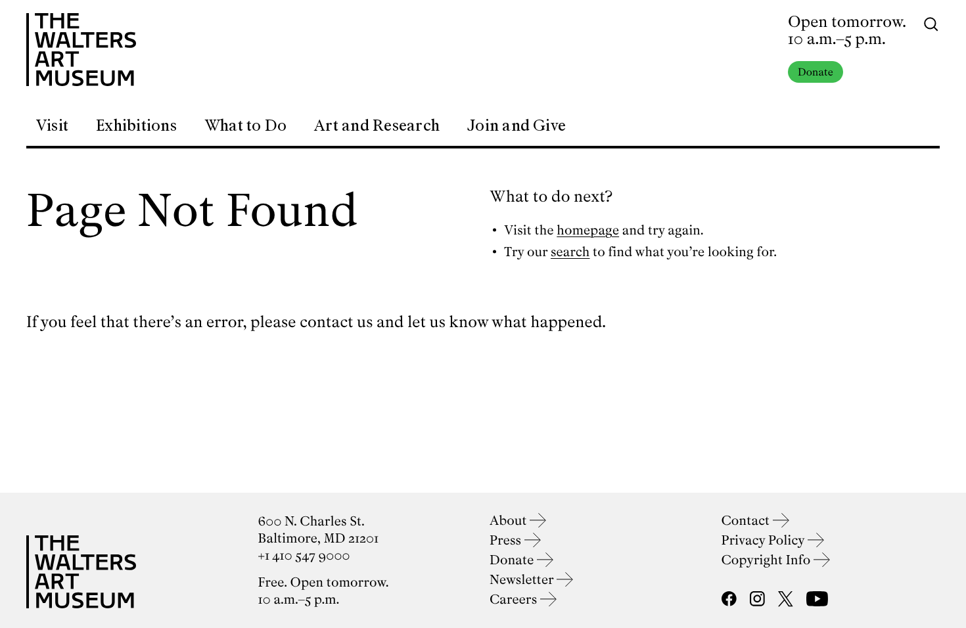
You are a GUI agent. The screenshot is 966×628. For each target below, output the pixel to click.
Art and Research (377, 125)
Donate (815, 72)
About (510, 520)
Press (507, 540)
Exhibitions (136, 125)
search (570, 251)
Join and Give (516, 125)
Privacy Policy (765, 540)
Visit (51, 125)
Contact (747, 520)
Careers (515, 599)
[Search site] (931, 23)
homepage (588, 230)
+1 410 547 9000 (304, 555)
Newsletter (523, 579)
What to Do (245, 125)
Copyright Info (768, 560)
